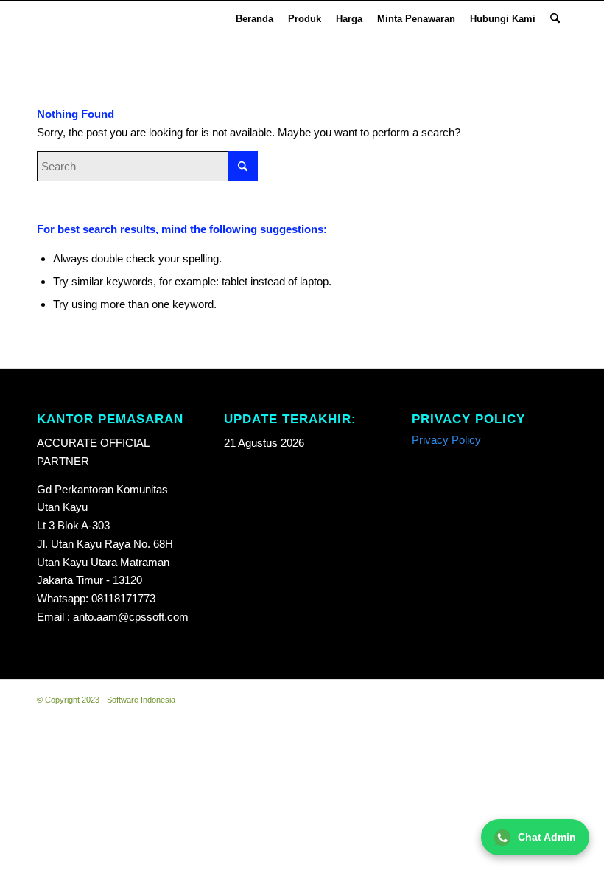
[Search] (555, 19)
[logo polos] (57, 19)
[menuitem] (254, 19)
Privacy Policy (446, 440)
